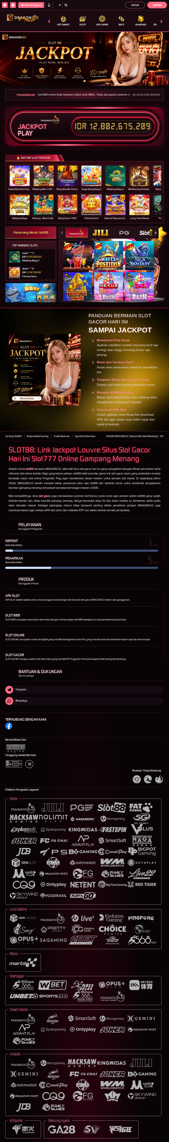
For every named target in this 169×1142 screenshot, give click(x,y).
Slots (82, 24)
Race (121, 24)
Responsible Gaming (38, 436)
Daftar (157, 5)
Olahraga (140, 24)
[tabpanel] (84, 59)
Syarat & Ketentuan (85, 436)
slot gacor (45, 496)
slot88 (29, 469)
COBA (80, 251)
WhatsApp (21, 700)
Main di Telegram (33, 5)
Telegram (20, 689)
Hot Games (63, 24)
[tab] (77, 233)
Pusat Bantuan (62, 436)
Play (25, 133)
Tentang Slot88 (13, 436)
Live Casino (102, 24)
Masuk (135, 5)
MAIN (22, 175)
